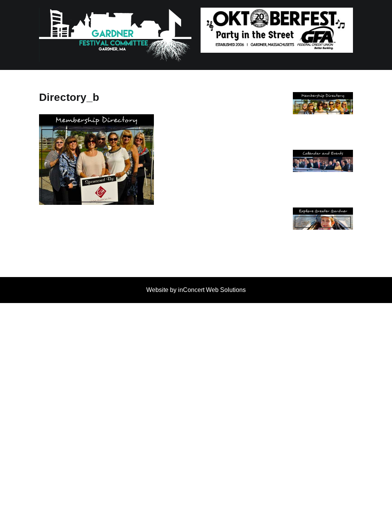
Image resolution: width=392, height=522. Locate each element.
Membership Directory (323, 115)
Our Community (323, 231)
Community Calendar (323, 173)
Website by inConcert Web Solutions (196, 290)
